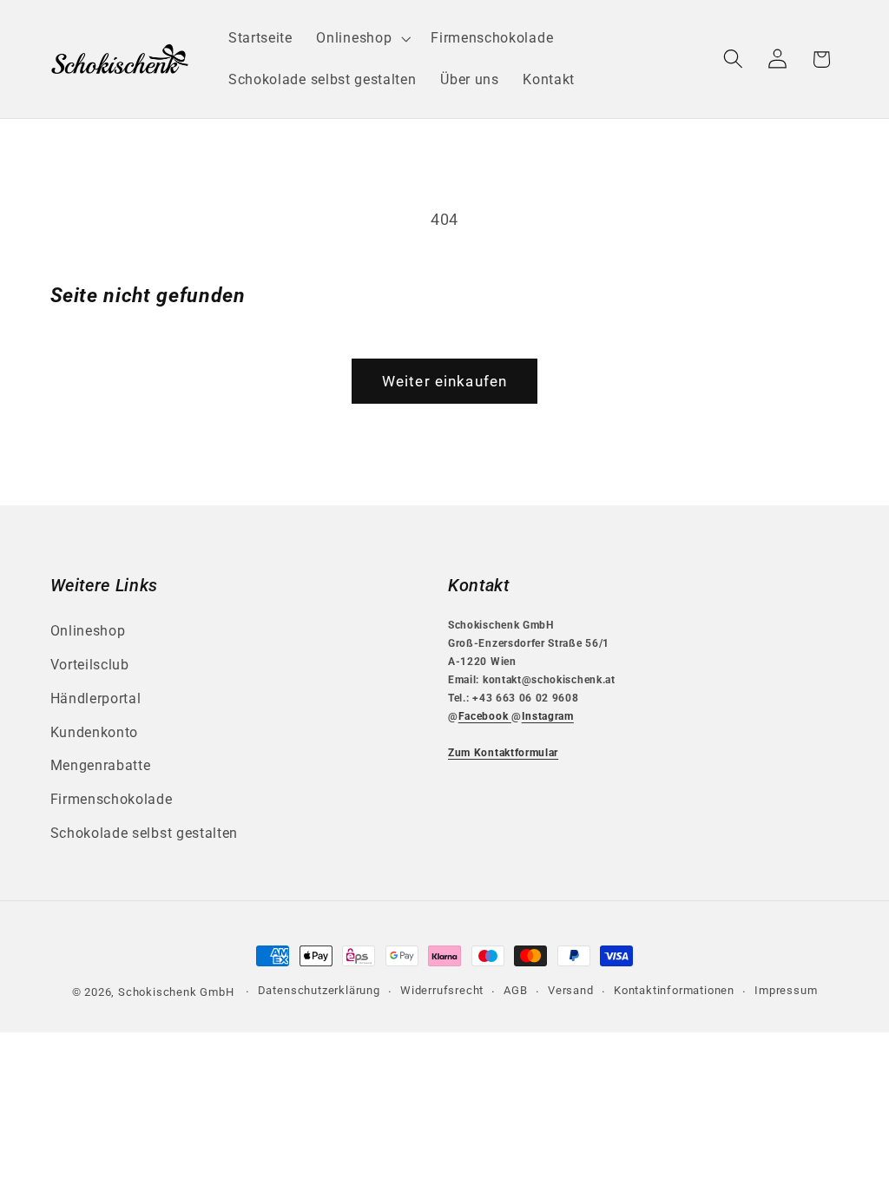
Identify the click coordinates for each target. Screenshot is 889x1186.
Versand (571, 990)
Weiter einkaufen (444, 381)
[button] (362, 38)
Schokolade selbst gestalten (144, 833)
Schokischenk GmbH (176, 991)
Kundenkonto (94, 732)
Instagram (548, 716)
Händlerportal (96, 698)
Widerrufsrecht (442, 990)
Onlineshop (88, 631)
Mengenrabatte (100, 765)
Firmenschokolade (111, 799)
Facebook (484, 716)
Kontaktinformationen (674, 990)
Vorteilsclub (89, 664)
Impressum (785, 990)
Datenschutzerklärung (319, 990)
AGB (515, 990)
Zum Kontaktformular (503, 753)
